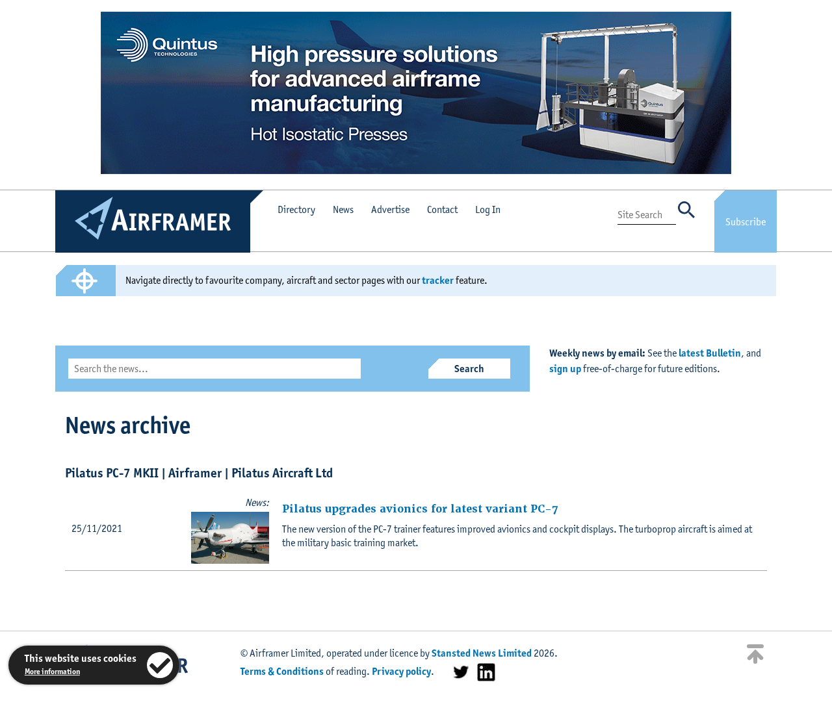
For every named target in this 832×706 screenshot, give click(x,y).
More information (52, 671)
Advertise (390, 209)
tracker (438, 280)
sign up (565, 368)
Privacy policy (401, 671)
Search (469, 368)
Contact (442, 209)
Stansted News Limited (482, 653)
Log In (487, 209)
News (343, 209)
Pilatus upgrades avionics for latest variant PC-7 (420, 509)
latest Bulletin (710, 353)
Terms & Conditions (282, 671)
